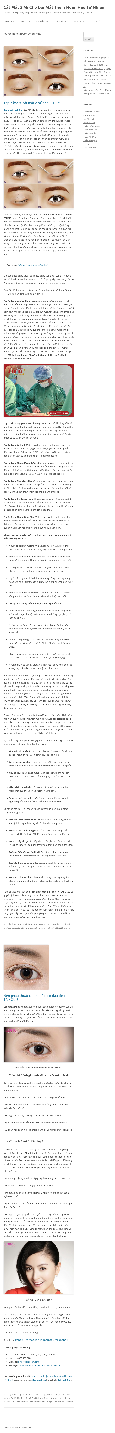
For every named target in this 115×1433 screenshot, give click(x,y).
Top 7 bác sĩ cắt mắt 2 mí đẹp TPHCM (32, 102)
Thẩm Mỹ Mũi (89, 137)
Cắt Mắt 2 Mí (42, 21)
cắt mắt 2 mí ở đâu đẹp (14, 1398)
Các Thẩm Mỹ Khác (91, 111)
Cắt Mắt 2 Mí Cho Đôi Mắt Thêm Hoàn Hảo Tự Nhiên (54, 7)
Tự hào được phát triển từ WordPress (19, 1427)
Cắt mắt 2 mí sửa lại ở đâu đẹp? (33, 264)
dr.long (68, 1398)
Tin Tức (97, 21)
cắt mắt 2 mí (57, 924)
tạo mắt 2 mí (9, 1401)
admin (69, 927)
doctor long (58, 1398)
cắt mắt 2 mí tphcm (24, 927)
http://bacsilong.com (28, 1361)
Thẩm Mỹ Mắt (61, 21)
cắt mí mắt (45, 927)
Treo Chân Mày (90, 147)
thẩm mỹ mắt (22, 1401)
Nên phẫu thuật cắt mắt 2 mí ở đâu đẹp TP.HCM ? (34, 997)
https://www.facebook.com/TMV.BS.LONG (39, 1365)
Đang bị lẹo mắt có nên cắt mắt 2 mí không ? (41, 1340)
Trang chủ (9, 21)
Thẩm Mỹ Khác (81, 21)
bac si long (54, 1394)
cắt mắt (47, 924)
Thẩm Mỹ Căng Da (91, 126)
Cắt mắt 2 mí (39, 1380)
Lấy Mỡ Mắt (88, 119)
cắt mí (37, 927)
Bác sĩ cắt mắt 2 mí (13, 110)
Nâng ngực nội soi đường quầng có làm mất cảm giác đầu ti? (97, 83)
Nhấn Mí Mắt (89, 122)
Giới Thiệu (25, 21)
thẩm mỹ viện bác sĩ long (40, 1401)
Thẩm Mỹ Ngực (90, 140)
